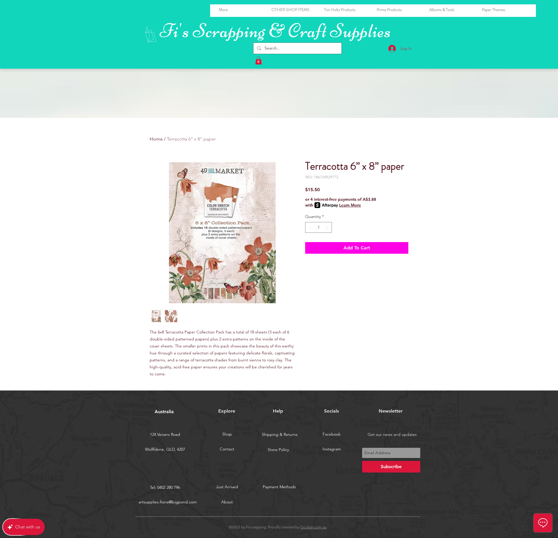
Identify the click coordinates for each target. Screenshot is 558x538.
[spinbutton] (318, 227)
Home (156, 139)
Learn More (350, 205)
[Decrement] (309, 227)
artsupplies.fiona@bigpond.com (168, 502)
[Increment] (327, 227)
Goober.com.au (313, 527)
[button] (451, 9)
